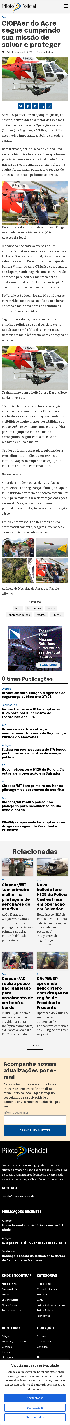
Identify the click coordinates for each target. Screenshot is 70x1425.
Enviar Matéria (10, 1299)
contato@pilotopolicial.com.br (18, 1196)
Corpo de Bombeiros (48, 1289)
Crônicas (7, 1346)
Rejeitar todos (35, 1417)
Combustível (44, 1341)
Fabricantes (9, 705)
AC (4, 17)
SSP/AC (57, 614)
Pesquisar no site (11, 1310)
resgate (41, 614)
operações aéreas (19, 614)
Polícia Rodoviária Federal (51, 1305)
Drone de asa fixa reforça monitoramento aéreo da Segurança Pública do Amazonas (34, 733)
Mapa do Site (9, 1283)
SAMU (40, 1299)
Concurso (42, 1346)
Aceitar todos (35, 1398)
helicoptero (34, 608)
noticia (51, 608)
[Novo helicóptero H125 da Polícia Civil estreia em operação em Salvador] (52, 867)
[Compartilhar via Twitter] (21, 106)
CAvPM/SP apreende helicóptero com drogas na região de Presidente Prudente (34, 826)
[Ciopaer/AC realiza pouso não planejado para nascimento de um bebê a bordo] (17, 960)
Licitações (7, 1357)
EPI (38, 1357)
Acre (17, 608)
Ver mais (35, 1045)
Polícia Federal (45, 1310)
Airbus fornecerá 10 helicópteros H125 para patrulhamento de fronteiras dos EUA (31, 713)
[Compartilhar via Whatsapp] (35, 106)
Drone (40, 1352)
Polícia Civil (43, 1294)
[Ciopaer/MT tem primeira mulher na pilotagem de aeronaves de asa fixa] (17, 867)
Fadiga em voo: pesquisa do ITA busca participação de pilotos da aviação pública (34, 753)
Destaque (8, 1251)
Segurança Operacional (15, 1341)
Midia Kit (6, 1294)
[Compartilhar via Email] (49, 106)
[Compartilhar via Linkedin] (42, 106)
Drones (6, 688)
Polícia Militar (44, 1283)
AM (4, 725)
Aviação (7, 1221)
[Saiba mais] (35, 648)
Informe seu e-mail (16, 1112)
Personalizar (35, 1407)
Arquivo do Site (10, 1289)
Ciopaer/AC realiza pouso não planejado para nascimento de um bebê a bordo (31, 806)
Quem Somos (9, 1305)
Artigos (6, 745)
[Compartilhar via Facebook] (28, 106)
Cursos (6, 1352)
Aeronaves (43, 1336)
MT (4, 782)
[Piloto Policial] (19, 6)
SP (3, 818)
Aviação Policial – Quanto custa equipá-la (34, 1243)
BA (4, 765)
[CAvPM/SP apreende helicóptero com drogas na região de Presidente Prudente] (52, 960)
